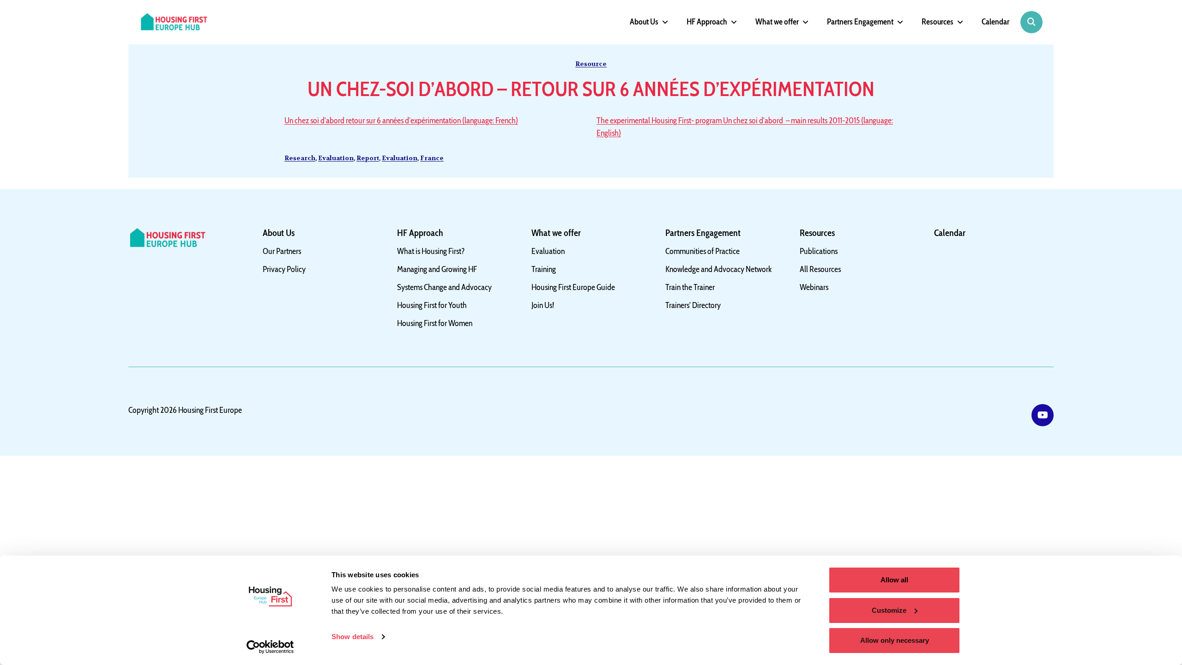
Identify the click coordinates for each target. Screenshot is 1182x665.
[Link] (1042, 415)
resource (591, 64)
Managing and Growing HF (437, 269)
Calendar (995, 22)
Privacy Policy (284, 269)
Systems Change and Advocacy (444, 287)
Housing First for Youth (432, 305)
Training (543, 269)
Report (367, 158)
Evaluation (336, 158)
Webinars (814, 287)
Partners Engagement (860, 22)
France (432, 158)
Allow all (894, 580)
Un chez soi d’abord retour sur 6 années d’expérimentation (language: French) (401, 120)
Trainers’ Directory (693, 305)
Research (299, 158)
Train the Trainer (690, 287)
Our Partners (282, 251)
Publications (819, 251)
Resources (937, 22)
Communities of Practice (702, 251)
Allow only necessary (894, 640)
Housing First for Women (434, 323)
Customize (889, 610)
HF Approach (707, 22)
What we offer (777, 22)
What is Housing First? (431, 251)
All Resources (820, 269)
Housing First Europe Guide (573, 287)
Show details (353, 637)
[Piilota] (663, 22)
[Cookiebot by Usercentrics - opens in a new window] (270, 647)
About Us (644, 22)
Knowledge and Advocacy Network (718, 269)
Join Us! (542, 305)
